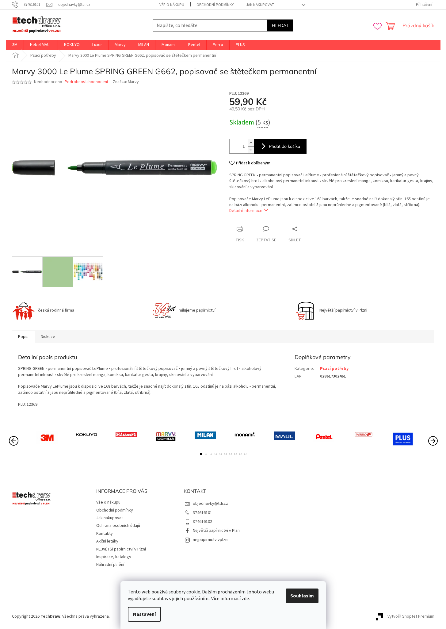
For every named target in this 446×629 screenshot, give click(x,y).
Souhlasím (302, 596)
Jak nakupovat (260, 5)
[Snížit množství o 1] (251, 149)
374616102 (202, 522)
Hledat (280, 25)
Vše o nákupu (171, 5)
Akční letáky (107, 541)
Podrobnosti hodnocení (86, 82)
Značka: (126, 82)
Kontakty (104, 534)
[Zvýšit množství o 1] (251, 142)
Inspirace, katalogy (113, 557)
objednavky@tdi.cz (210, 504)
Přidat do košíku (284, 146)
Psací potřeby (334, 369)
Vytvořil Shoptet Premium (410, 616)
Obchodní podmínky (215, 5)
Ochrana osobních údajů (118, 526)
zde (245, 598)
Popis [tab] (23, 337)
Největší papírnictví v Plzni (217, 530)
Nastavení (144, 614)
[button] (201, 454)
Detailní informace (245, 211)
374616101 (202, 513)
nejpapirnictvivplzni (210, 540)
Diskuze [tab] (48, 337)
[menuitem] (15, 45)
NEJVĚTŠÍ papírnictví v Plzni (121, 549)
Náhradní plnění (110, 565)
